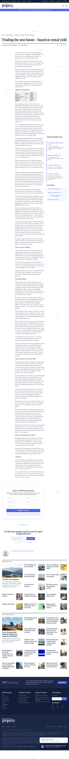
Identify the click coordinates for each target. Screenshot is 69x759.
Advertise (59, 1)
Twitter (19, 1)
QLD (53, 709)
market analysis (9, 35)
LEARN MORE (62, 682)
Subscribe (30, 538)
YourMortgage (31, 746)
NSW (53, 705)
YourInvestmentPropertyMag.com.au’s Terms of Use (31, 513)
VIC (52, 707)
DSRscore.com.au (25, 477)
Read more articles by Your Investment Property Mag (23, 550)
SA (57, 707)
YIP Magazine (52, 1)
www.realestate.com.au (35, 264)
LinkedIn (24, 1)
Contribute (64, 1)
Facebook (14, 1)
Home (3, 35)
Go (64, 698)
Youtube (29, 1)
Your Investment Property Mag (10, 45)
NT (57, 709)
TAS (62, 707)
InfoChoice (26, 746)
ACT (62, 705)
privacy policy (29, 542)
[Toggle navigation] (66, 5)
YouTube (65, 726)
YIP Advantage (45, 1)
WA (57, 705)
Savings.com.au (19, 746)
